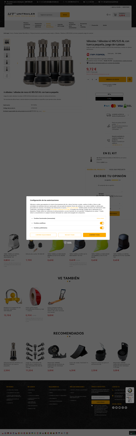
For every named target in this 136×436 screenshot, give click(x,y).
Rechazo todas (69, 235)
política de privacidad (72, 207)
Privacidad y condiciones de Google (60, 209)
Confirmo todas (94, 235)
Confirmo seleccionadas (43, 235)
